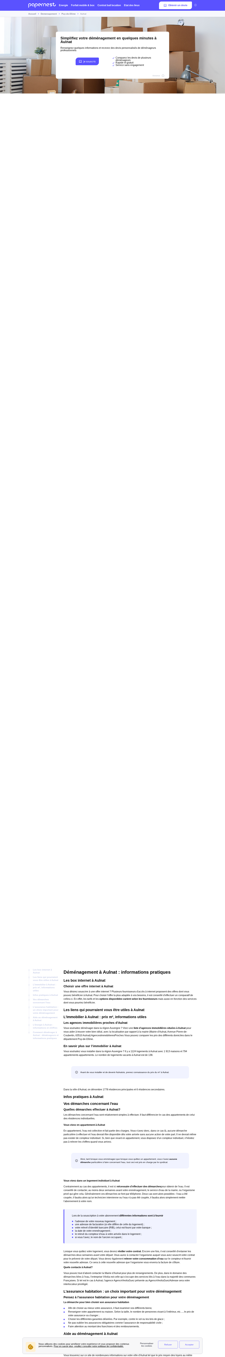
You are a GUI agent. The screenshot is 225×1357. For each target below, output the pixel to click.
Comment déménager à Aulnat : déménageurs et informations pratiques (46, 1035)
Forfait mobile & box (82, 5)
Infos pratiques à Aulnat (45, 995)
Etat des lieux (132, 5)
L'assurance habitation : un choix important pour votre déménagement (45, 1010)
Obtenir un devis (177, 5)
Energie (63, 5)
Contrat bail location (109, 5)
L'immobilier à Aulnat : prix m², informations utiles (44, 987)
